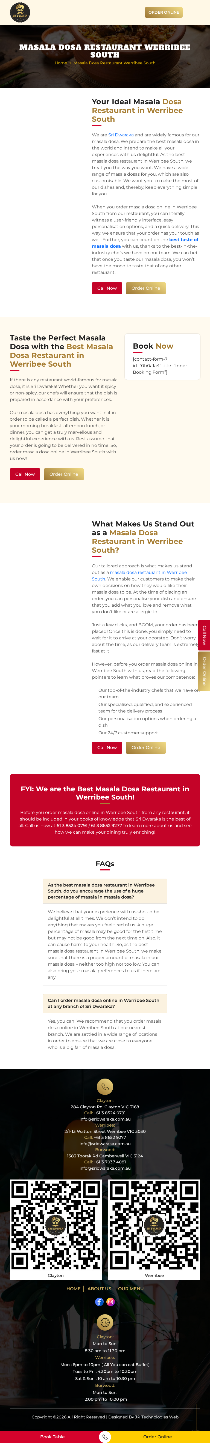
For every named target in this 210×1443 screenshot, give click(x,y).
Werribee (154, 1275)
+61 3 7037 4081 (110, 1161)
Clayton (56, 1275)
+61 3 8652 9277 (110, 1137)
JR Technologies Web (157, 1417)
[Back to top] (200, 1423)
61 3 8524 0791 (72, 825)
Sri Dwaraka (121, 134)
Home (61, 62)
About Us (99, 1288)
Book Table (52, 1436)
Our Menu (131, 1288)
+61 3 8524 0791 (105, 1112)
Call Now (107, 288)
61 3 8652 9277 (106, 825)
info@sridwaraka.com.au (105, 1119)
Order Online (163, 12)
